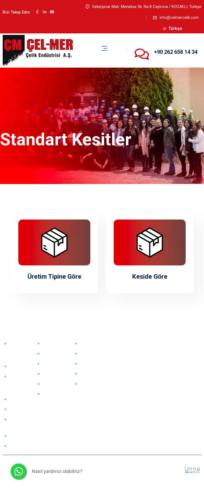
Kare (47, 363)
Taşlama (87, 373)
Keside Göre (149, 276)
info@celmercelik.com (179, 17)
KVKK (15, 435)
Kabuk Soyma (92, 363)
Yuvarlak (50, 353)
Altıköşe (50, 373)
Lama (48, 343)
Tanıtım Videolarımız (20, 422)
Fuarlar (16, 366)
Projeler (49, 393)
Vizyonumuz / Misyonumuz (20, 349)
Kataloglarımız (20, 409)
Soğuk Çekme (92, 353)
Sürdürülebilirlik (20, 445)
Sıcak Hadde (91, 343)
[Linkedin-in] (44, 12)
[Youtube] (52, 12)
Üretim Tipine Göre (54, 276)
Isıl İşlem (88, 383)
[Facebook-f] (37, 12)
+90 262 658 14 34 (175, 52)
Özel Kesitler (54, 383)
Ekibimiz (17, 399)
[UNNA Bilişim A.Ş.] (192, 470)
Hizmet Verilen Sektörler (18, 382)
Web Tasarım (172, 470)
